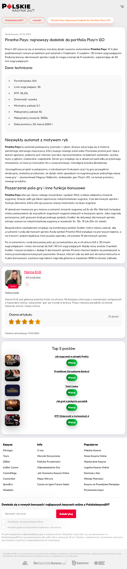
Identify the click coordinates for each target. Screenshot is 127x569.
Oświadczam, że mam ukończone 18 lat (25, 521)
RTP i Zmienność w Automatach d (72, 416)
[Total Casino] (12, 390)
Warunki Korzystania (48, 455)
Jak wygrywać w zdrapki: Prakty (72, 356)
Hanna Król (32, 272)
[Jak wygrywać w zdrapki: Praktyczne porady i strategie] (12, 360)
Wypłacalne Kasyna (95, 461)
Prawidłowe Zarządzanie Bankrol (71, 371)
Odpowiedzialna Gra (48, 467)
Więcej (72, 362)
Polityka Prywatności (48, 461)
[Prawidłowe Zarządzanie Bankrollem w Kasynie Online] (12, 375)
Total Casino (71, 386)
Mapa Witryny (45, 478)
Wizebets (8, 489)
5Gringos (8, 450)
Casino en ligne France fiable (53, 484)
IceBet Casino (10, 467)
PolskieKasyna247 (14, 20)
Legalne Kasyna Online (96, 467)
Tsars (6, 455)
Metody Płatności (93, 478)
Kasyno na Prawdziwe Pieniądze (101, 484)
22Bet (6, 461)
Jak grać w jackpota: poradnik (71, 401)
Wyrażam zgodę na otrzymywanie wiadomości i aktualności (34, 527)
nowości (37, 20)
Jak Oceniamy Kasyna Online (53, 473)
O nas (40, 450)
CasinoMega (10, 473)
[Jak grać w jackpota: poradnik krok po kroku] (12, 405)
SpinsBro (8, 484)
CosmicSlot (9, 478)
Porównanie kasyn (94, 489)
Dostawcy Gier (92, 473)
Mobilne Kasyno (92, 450)
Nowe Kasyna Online (95, 455)
